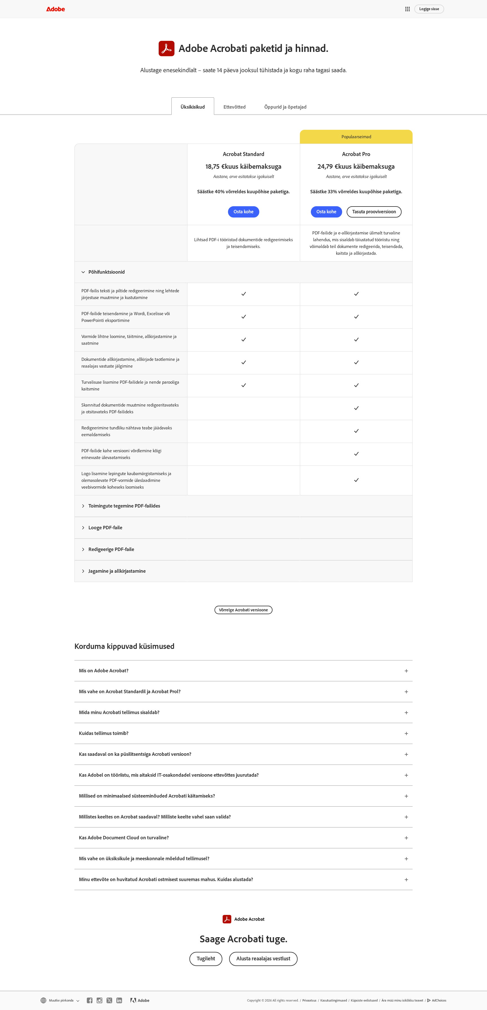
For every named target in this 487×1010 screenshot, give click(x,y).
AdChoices (439, 1000)
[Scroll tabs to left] (4, 106)
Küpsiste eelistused (364, 1000)
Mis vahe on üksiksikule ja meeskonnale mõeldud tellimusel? (144, 858)
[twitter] (109, 1000)
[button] (407, 9)
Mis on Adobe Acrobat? (104, 671)
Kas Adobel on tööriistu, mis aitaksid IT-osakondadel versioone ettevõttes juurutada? (169, 775)
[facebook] (89, 1000)
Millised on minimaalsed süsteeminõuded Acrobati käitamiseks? (147, 796)
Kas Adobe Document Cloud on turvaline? (124, 838)
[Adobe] (55, 9)
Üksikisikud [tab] (193, 107)
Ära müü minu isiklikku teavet (402, 1000)
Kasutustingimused (333, 1000)
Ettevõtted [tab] (234, 107)
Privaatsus (309, 1000)
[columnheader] (130, 272)
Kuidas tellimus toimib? (104, 733)
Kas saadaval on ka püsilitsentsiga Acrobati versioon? (135, 754)
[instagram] (99, 1000)
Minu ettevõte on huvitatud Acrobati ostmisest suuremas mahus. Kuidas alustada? (166, 879)
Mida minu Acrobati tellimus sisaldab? (119, 712)
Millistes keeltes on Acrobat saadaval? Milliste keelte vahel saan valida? (155, 817)
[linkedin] (119, 1000)
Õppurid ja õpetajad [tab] (285, 107)
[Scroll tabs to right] (482, 106)
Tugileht (206, 958)
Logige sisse (429, 8)
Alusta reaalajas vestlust (263, 958)
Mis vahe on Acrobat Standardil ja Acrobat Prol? (130, 691)
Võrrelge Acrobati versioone (243, 609)
